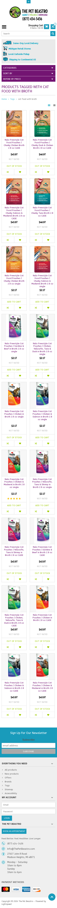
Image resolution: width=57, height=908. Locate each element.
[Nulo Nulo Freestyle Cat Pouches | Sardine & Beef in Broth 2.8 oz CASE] (42, 519)
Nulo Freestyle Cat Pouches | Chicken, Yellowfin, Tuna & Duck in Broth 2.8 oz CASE (14, 620)
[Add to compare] (8, 172)
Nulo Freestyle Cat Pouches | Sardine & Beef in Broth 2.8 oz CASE (42, 551)
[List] (54, 105)
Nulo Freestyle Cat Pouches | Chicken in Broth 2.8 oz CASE (42, 618)
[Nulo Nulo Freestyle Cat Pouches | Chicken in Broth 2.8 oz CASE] (42, 587)
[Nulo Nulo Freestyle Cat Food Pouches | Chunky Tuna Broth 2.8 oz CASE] (42, 180)
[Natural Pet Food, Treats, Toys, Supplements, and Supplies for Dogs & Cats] (29, 13)
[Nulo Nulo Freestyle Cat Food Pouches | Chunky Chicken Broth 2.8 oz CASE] (14, 112)
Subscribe (28, 739)
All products (11, 770)
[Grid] (49, 105)
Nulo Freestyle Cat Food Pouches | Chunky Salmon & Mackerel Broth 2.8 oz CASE (14, 213)
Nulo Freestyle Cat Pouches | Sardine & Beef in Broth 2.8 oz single (14, 347)
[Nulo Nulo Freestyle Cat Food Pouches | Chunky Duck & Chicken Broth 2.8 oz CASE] (42, 112)
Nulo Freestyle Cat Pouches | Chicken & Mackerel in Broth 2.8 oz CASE (42, 686)
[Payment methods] (6, 889)
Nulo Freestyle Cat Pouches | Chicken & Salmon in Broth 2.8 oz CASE (14, 686)
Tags (12, 99)
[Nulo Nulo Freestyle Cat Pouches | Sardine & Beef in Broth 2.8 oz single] (14, 315)
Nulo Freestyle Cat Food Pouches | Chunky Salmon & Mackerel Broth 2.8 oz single (42, 281)
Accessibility (11, 793)
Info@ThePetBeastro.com (21, 849)
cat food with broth (27, 99)
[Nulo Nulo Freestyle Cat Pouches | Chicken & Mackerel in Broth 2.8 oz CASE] (42, 655)
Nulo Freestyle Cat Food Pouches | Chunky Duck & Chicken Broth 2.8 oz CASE (42, 144)
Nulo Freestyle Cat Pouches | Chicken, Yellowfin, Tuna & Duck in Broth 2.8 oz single (42, 349)
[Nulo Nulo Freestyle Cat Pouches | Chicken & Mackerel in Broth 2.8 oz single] (14, 451)
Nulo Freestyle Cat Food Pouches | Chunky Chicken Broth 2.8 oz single (14, 279)
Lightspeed (7, 904)
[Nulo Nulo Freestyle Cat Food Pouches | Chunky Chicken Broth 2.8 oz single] (14, 248)
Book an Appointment (14, 831)
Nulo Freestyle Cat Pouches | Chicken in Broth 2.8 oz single (14, 414)
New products (12, 774)
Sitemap (9, 789)
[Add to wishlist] (20, 172)
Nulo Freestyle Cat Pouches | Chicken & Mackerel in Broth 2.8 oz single (14, 483)
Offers (8, 777)
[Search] (52, 33)
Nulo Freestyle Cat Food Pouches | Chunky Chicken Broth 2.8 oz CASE (14, 144)
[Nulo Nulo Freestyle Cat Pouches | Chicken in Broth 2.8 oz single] (14, 383)
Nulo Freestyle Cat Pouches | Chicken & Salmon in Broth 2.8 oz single (42, 415)
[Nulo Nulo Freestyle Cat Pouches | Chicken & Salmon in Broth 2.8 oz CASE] (14, 655)
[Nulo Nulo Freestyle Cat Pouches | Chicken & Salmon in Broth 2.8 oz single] (42, 383)
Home (4, 99)
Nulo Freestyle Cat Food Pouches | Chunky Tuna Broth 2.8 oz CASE (42, 211)
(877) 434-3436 (15, 843)
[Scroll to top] (51, 897)
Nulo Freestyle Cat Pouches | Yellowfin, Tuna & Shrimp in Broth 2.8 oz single (42, 483)
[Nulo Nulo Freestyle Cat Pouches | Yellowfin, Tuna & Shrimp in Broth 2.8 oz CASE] (14, 519)
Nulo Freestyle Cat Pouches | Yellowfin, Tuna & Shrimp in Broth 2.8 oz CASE (14, 551)
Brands (8, 781)
